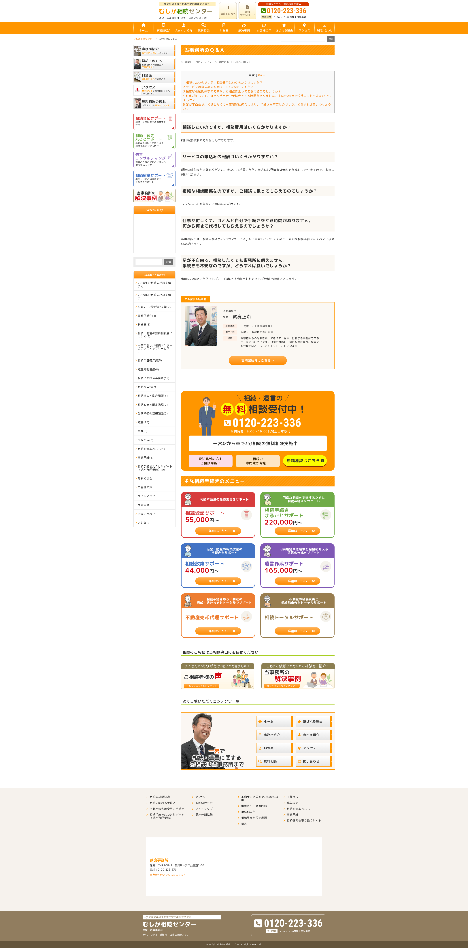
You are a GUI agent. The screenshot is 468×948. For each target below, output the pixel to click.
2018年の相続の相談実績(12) (154, 284)
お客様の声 (264, 30)
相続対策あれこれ (298, 808)
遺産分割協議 (204, 814)
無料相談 (204, 30)
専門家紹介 (311, 735)
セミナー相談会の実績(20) (155, 307)
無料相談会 (145, 478)
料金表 (224, 30)
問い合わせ (311, 761)
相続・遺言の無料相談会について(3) (155, 334)
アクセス (304, 30)
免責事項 (143, 505)
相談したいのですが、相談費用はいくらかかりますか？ (223, 83)
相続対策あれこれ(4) (151, 449)
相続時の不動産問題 (254, 806)
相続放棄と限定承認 (254, 817)
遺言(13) (143, 422)
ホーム (143, 30)
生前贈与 (292, 796)
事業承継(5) (145, 458)
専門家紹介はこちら (256, 360)
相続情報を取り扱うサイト (304, 820)
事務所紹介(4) (147, 316)
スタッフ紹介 (184, 30)
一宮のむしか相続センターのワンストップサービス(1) (155, 348)
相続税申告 (248, 811)
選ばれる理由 (284, 30)
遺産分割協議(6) (148, 369)
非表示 (261, 75)
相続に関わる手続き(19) (153, 378)
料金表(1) (144, 324)
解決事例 (244, 30)
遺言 (244, 823)
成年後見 (292, 802)
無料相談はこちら (303, 460)
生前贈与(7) (145, 440)
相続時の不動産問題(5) (153, 396)
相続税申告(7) (147, 387)
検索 (168, 262)
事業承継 (292, 814)
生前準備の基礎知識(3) (153, 413)
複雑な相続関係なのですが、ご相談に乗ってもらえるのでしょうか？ (232, 91)
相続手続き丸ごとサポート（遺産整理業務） (167, 816)
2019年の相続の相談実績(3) (154, 296)
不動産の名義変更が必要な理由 (260, 798)
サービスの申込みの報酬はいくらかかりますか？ (218, 87)
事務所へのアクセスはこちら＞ (168, 874)
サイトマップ (146, 496)
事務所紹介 (163, 30)
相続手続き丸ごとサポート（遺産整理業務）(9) (155, 467)
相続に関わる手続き (163, 802)
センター (186, 11)
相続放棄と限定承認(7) (153, 405)
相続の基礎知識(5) (150, 360)
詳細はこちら (218, 531)
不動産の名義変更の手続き (167, 808)
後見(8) (143, 431)
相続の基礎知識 (160, 796)
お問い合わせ (324, 30)
